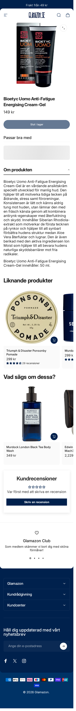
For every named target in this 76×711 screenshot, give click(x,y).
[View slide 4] (43, 558)
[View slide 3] (39, 558)
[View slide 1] (30, 558)
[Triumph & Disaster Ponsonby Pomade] (32, 317)
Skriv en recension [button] (36, 502)
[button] (37, 170)
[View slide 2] (35, 558)
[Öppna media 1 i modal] (63, 28)
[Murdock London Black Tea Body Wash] (32, 414)
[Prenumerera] (63, 646)
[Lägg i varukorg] (54, 340)
